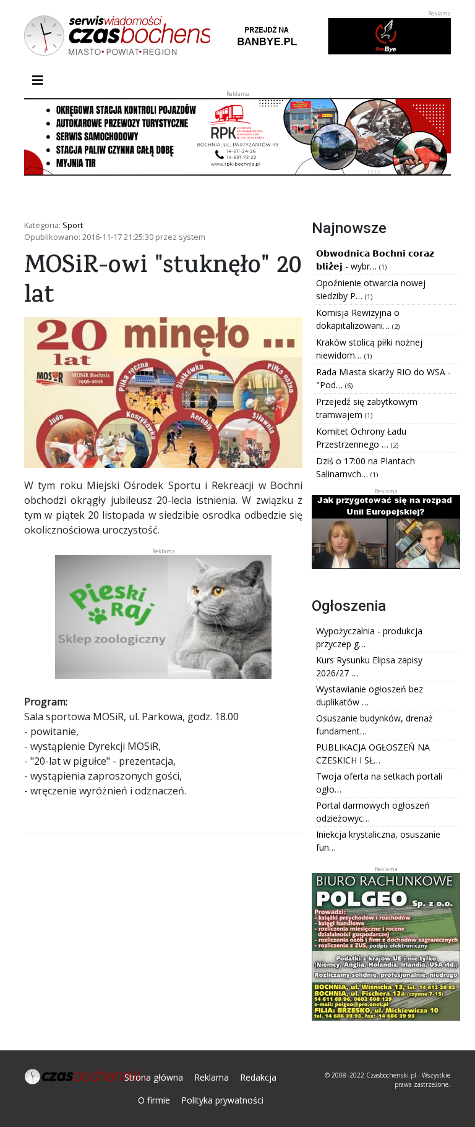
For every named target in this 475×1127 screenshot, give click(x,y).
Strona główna (153, 1077)
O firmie (154, 1100)
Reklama (211, 1077)
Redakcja (258, 1077)
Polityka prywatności (222, 1100)
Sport (72, 225)
